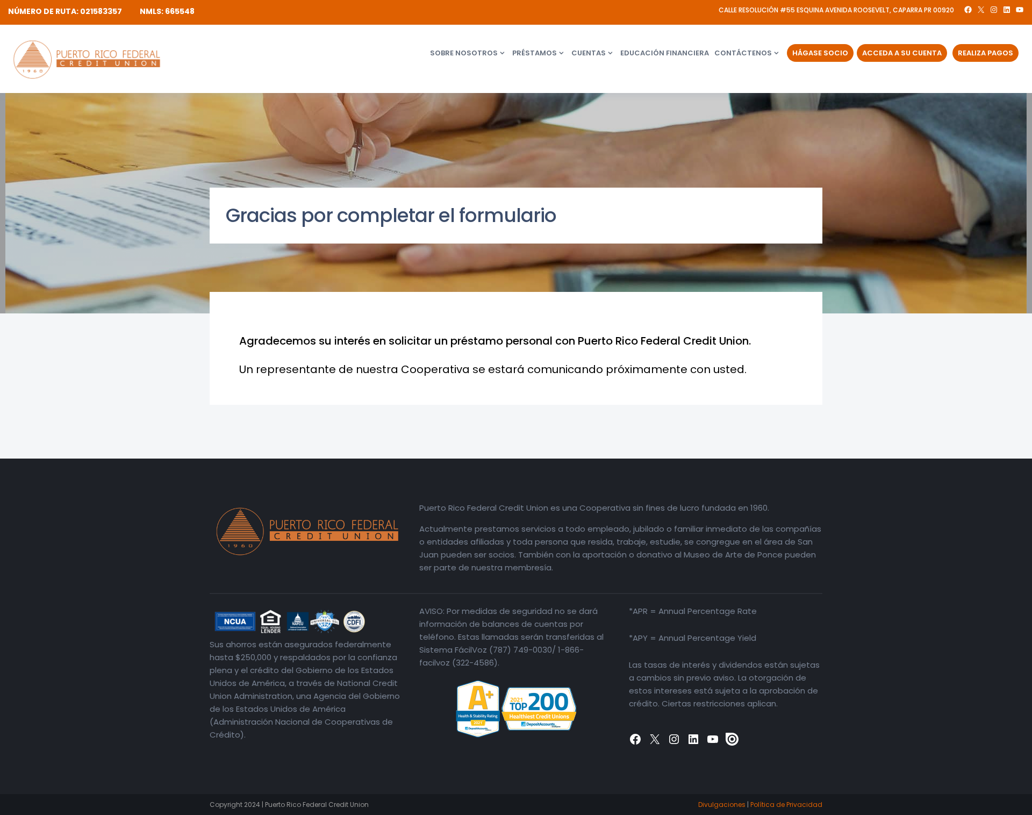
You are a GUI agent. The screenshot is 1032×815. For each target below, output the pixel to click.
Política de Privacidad (786, 804)
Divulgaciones (722, 804)
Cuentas (588, 53)
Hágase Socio (820, 53)
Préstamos (534, 53)
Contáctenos (743, 53)
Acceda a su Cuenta (902, 53)
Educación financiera (664, 53)
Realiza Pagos (985, 53)
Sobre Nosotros (464, 53)
